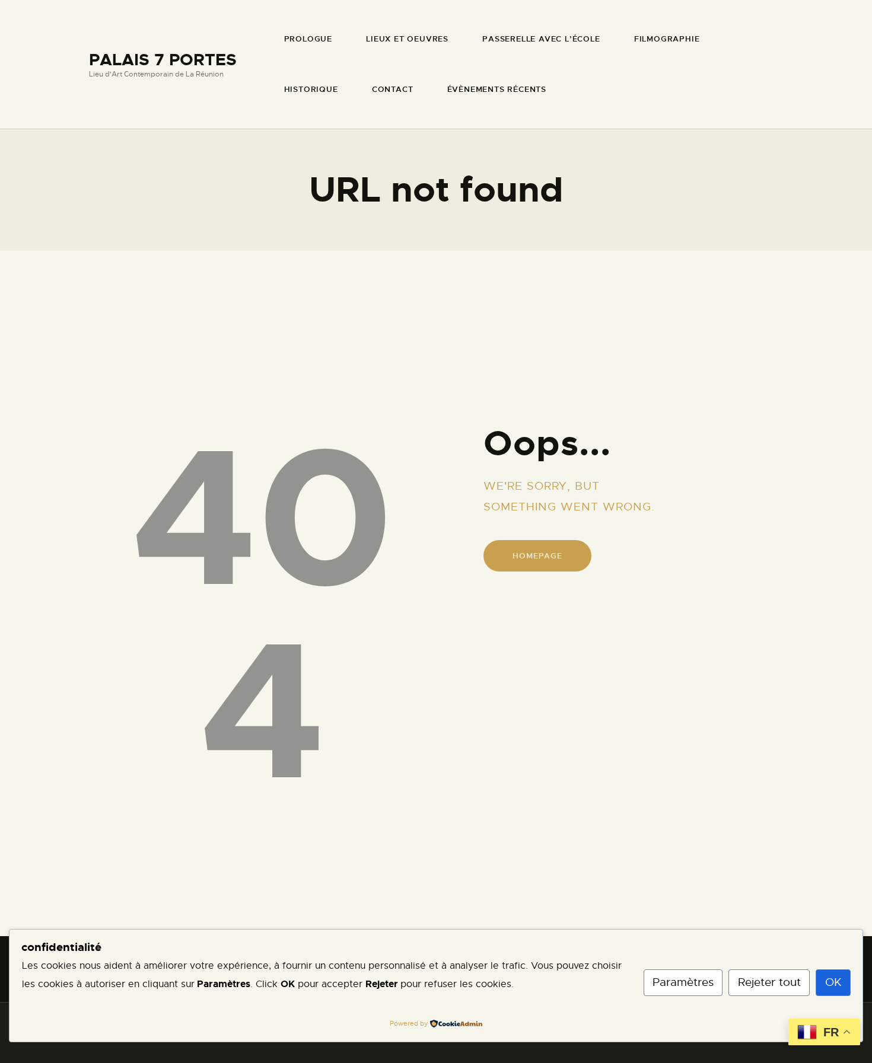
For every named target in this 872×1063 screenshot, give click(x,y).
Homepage (537, 556)
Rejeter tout (769, 982)
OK (833, 982)
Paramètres (683, 982)
